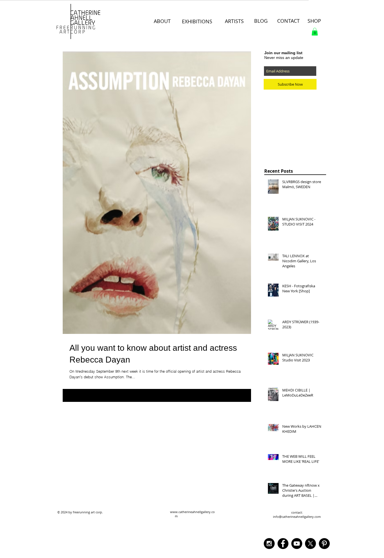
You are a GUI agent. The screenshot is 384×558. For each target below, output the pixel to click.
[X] (310, 543)
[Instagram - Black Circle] (269, 543)
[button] (314, 31)
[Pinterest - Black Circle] (324, 543)
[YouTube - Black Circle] (296, 543)
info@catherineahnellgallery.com (297, 516)
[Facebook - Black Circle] (282, 543)
